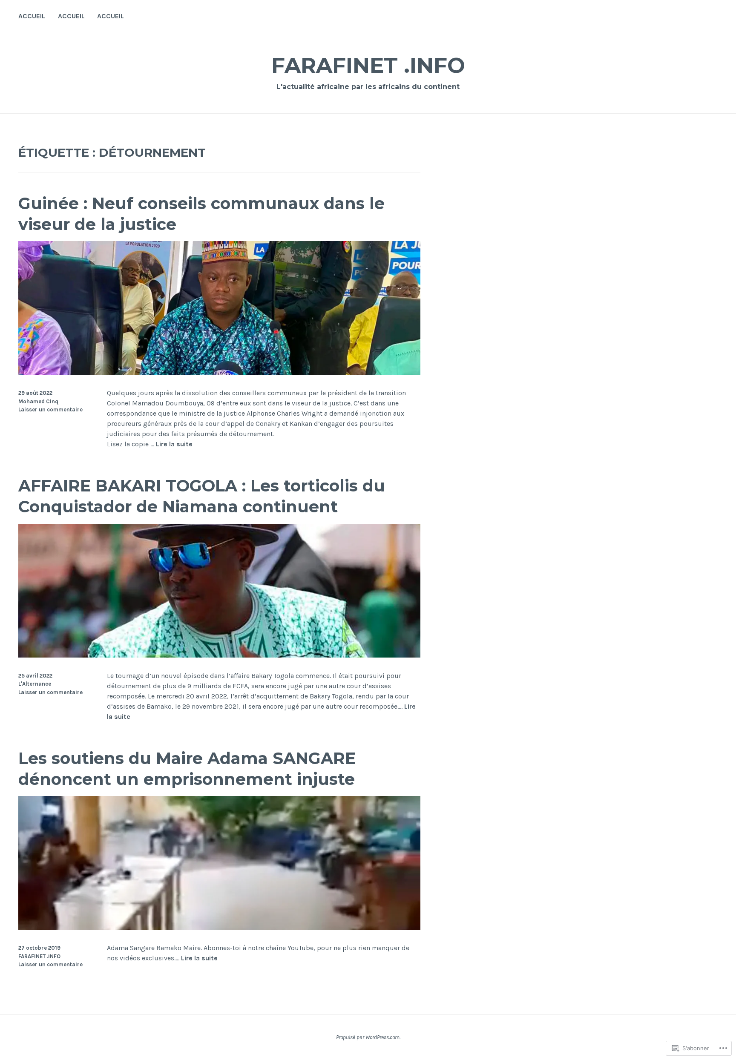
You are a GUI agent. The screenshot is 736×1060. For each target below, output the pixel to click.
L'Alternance (34, 684)
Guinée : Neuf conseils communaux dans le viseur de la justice (201, 213)
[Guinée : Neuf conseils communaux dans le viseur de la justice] (219, 373)
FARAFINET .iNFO (368, 65)
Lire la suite (174, 444)
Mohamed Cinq (38, 401)
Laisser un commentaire (50, 409)
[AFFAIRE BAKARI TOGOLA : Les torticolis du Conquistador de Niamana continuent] (219, 655)
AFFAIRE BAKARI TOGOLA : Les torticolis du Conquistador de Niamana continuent (201, 496)
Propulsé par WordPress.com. (368, 1037)
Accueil (31, 16)
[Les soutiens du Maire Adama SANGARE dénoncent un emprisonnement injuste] (219, 928)
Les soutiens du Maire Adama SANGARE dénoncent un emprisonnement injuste (187, 768)
